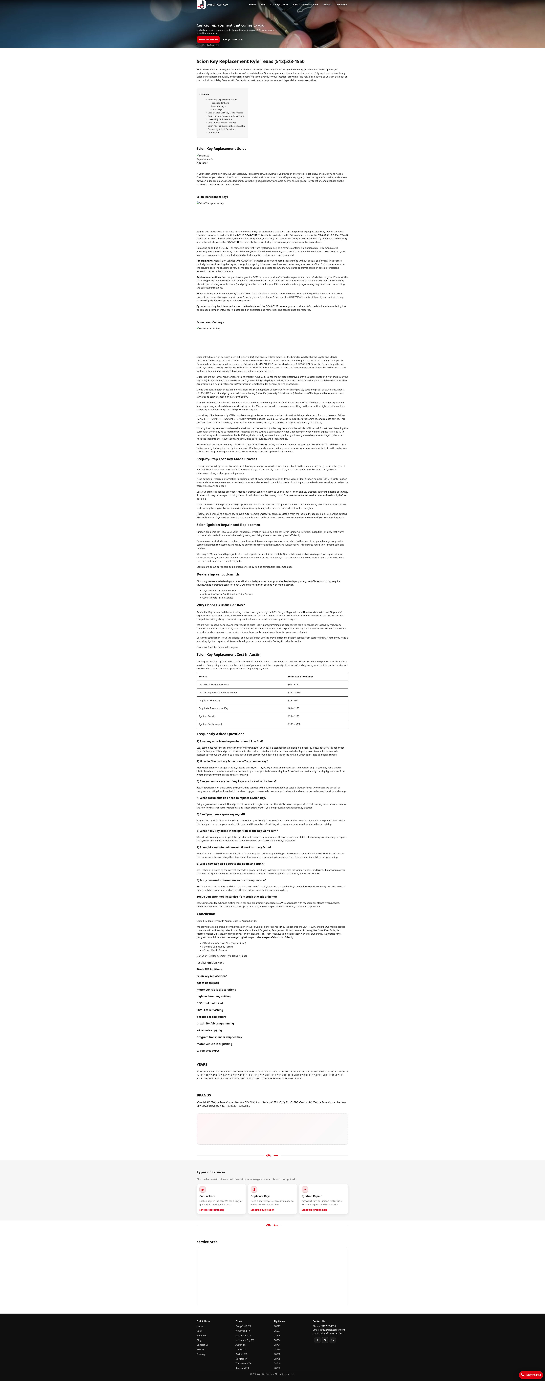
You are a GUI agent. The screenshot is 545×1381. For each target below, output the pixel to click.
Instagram (232, 647)
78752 (277, 1368)
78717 (277, 1326)
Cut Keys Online (279, 4)
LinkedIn (222, 647)
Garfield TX (241, 1358)
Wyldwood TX (242, 1330)
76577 (277, 1330)
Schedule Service (208, 39)
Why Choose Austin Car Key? (222, 122)
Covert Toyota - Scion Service (217, 597)
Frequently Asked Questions (221, 129)
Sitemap (201, 1354)
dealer (323, 280)
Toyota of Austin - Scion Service (219, 590)
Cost (315, 4)
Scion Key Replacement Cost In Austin (226, 125)
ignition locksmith (277, 566)
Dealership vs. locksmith (220, 119)
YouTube (212, 647)
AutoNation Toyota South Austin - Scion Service (227, 594)
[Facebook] (317, 1340)
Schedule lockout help (211, 1209)
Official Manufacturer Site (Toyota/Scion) (224, 943)
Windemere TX (243, 1363)
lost (285, 69)
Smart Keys (216, 109)
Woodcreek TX (243, 1335)
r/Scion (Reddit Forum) (214, 950)
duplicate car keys (210, 517)
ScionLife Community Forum (217, 946)
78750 (277, 1349)
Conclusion (213, 132)
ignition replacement (214, 428)
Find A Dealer (300, 4)
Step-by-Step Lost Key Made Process (225, 112)
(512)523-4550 (328, 1326)
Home (252, 4)
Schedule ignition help (314, 1209)
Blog (263, 4)
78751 (277, 1344)
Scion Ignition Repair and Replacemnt (226, 115)
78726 (277, 1358)
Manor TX (240, 1349)
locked (244, 69)
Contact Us (202, 1344)
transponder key (302, 469)
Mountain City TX (244, 1340)
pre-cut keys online (217, 376)
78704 (277, 1340)
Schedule (342, 4)
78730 (277, 1354)
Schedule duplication (262, 1209)
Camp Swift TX (243, 1326)
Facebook (202, 647)
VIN (231, 415)
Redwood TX (242, 1368)
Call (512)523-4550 (233, 39)
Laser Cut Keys (218, 106)
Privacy (200, 1349)
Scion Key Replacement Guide (222, 99)
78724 (277, 1335)
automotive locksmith (303, 280)
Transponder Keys (220, 102)
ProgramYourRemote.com (250, 384)
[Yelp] (325, 1340)
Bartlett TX (241, 1354)
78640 (277, 1363)
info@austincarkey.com (332, 1329)
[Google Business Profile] (333, 1340)
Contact (327, 4)
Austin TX (240, 1344)
